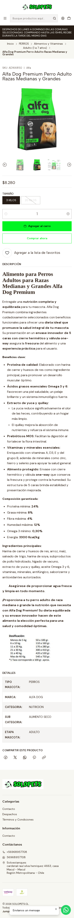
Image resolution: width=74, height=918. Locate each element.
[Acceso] (63, 18)
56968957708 (16, 857)
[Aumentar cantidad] (68, 214)
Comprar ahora (37, 238)
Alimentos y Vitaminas (48, 43)
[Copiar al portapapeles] (44, 757)
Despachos (9, 814)
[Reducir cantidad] (6, 214)
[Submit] (54, 18)
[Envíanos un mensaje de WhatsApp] (66, 910)
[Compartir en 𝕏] (15, 757)
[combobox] (34, 18)
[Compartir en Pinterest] (34, 757)
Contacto (8, 809)
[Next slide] (69, 165)
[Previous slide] (5, 165)
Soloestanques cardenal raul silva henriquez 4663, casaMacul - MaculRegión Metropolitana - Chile (33, 868)
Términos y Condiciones (18, 819)
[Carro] (69, 18)
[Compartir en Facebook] (5, 757)
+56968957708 (17, 852)
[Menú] (5, 18)
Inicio (10, 43)
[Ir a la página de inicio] (37, 7)
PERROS (24, 43)
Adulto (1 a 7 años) (35, 48)
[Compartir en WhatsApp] (25, 757)
